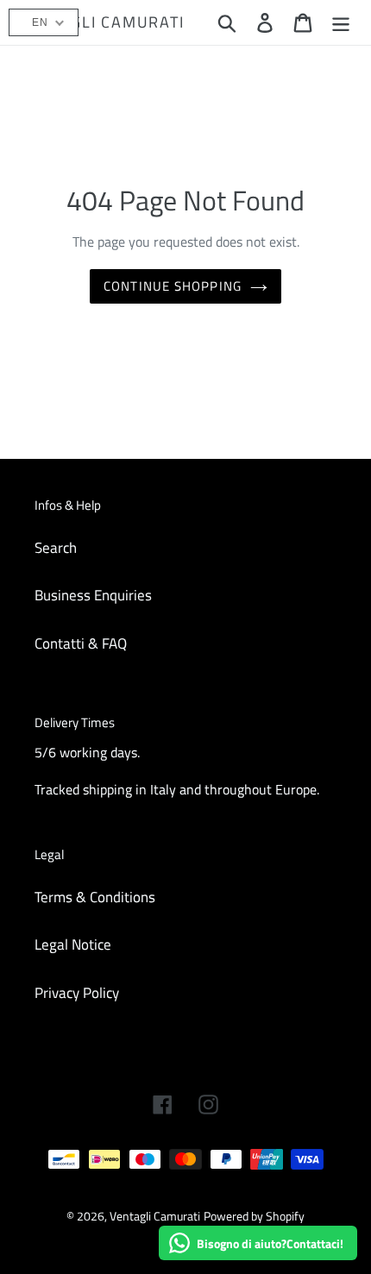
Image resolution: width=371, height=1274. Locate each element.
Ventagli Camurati (102, 22)
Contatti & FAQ (81, 643)
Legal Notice (73, 944)
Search (56, 548)
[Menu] (341, 22)
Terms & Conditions (95, 897)
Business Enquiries (93, 595)
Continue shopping (173, 286)
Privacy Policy (77, 993)
